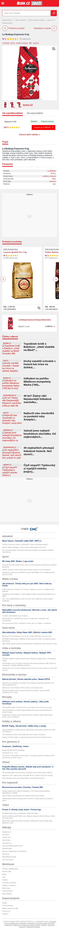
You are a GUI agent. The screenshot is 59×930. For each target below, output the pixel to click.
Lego (3, 877)
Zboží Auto (5, 854)
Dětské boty (6, 888)
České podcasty (7, 905)
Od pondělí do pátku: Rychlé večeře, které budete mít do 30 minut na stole (27, 707)
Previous (3, 279)
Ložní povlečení (7, 891)
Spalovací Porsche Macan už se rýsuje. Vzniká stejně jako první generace (27, 636)
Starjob (4, 903)
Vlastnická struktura (33, 927)
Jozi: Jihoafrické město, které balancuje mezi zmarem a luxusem (23, 734)
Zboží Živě (5, 834)
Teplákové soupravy (9, 885)
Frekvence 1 (6, 911)
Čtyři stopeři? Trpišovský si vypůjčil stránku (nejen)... (39, 468)
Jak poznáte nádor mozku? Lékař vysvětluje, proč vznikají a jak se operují (27, 772)
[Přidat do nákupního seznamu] (53, 48)
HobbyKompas (7, 848)
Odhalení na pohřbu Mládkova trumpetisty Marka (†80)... (37, 381)
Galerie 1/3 (28, 105)
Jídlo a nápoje (20, 20)
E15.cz (5, 360)
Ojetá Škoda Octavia (9, 857)
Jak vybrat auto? (7, 860)
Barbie (4, 874)
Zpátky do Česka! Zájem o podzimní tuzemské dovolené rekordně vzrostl (26, 737)
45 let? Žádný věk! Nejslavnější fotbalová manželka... (37, 399)
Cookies (44, 925)
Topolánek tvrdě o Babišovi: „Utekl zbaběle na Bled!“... (39, 347)
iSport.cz (7, 465)
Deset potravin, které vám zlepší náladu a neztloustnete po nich (23, 778)
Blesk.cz (7, 343)
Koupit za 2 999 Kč (42, 127)
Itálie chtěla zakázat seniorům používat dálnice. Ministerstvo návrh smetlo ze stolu (29, 643)
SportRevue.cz (9, 395)
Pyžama (5, 880)
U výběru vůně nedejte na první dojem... (15, 616)
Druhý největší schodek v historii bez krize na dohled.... (40, 364)
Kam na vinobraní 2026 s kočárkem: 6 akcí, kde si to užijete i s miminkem (26, 623)
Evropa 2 (5, 914)
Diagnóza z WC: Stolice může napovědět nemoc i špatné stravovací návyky (27, 775)
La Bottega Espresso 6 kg (15, 34)
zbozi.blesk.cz (7, 20)
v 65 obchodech (9, 309)
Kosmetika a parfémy (9, 882)
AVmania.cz (8, 430)
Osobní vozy (6, 837)
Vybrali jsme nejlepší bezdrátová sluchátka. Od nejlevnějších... (40, 433)
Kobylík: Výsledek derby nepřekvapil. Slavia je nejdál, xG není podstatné (26, 569)
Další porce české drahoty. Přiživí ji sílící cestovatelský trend (22, 688)
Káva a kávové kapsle (36, 20)
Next (56, 279)
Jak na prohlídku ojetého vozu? (12, 846)
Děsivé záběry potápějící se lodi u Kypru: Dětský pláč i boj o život (24, 547)
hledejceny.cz (6, 832)
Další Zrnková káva (10, 249)
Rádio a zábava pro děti (10, 908)
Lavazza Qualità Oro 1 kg (15, 252)
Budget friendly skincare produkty (13, 750)
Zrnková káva (7, 23)
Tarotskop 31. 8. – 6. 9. (10, 753)
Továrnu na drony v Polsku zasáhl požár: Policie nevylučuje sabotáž (25, 544)
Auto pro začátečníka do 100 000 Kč (14, 851)
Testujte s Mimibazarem (10, 869)
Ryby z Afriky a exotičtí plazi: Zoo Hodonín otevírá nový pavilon (23, 795)
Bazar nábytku (7, 894)
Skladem (34, 121)
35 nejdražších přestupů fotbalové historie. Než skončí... (39, 451)
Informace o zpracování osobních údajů (26, 925)
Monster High (6, 871)
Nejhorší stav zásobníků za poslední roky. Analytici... (39, 416)
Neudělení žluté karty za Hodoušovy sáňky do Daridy (20, 813)
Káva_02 (50, 20)
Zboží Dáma (6, 840)
